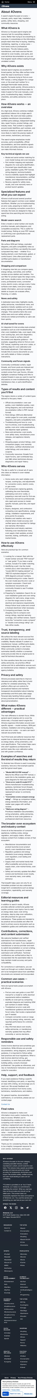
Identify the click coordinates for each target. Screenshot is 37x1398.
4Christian (7, 1333)
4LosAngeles (24, 1305)
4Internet (23, 1284)
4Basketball (7, 1260)
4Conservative (24, 1231)
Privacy (13, 1378)
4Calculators (24, 1234)
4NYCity (22, 1302)
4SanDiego (23, 1310)
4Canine (22, 1262)
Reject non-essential (16, 1393)
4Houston (23, 1316)
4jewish (6, 1338)
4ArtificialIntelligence (26, 1291)
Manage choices (29, 1393)
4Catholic (7, 1336)
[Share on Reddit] (27, 1208)
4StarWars (7, 1287)
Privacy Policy (16, 1390)
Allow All (5, 1393)
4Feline (22, 1265)
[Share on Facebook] (5, 1208)
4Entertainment (9, 1281)
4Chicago (23, 1308)
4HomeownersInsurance (10, 1321)
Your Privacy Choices (25, 1378)
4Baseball (7, 1257)
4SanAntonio (24, 1313)
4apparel (23, 1340)
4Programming (24, 1295)
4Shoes (22, 1337)
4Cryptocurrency (9, 1315)
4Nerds (22, 1260)
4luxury (22, 1342)
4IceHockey (8, 1268)
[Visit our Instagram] (16, 1208)
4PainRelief (7, 1359)
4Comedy (7, 1293)
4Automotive (24, 1245)
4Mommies (23, 1254)
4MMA (6, 1265)
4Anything (23, 1236)
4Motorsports (8, 1271)
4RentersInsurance (10, 1312)
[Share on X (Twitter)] (10, 1208)
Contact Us (5, 1104)
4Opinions (23, 1364)
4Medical (7, 1356)
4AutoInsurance (9, 1303)
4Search (22, 1228)
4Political (23, 1356)
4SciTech (23, 1281)
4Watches (23, 1345)
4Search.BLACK (25, 1239)
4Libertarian (24, 1361)
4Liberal (22, 1367)
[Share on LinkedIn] (22, 1208)
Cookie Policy (6, 1390)
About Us (7, 1228)
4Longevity (7, 1361)
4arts (5, 1284)
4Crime (22, 1242)
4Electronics (24, 1334)
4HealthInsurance (9, 1306)
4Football (7, 1254)
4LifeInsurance (8, 1309)
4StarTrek (7, 1290)
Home (7, 1378)
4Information (24, 1287)
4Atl (21, 1319)
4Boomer (23, 1257)
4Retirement (8, 1317)
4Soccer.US (7, 1262)
